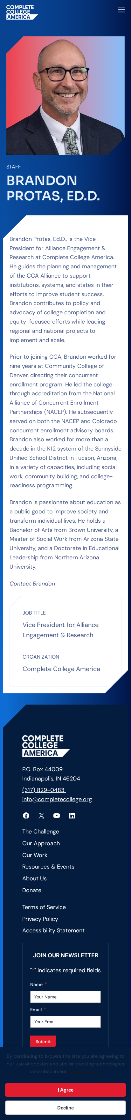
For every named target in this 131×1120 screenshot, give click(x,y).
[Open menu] (121, 9)
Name (38, 984)
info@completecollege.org (57, 799)
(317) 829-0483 (44, 790)
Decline (65, 1107)
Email (38, 1009)
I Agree (65, 1090)
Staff (13, 166)
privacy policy (84, 1071)
